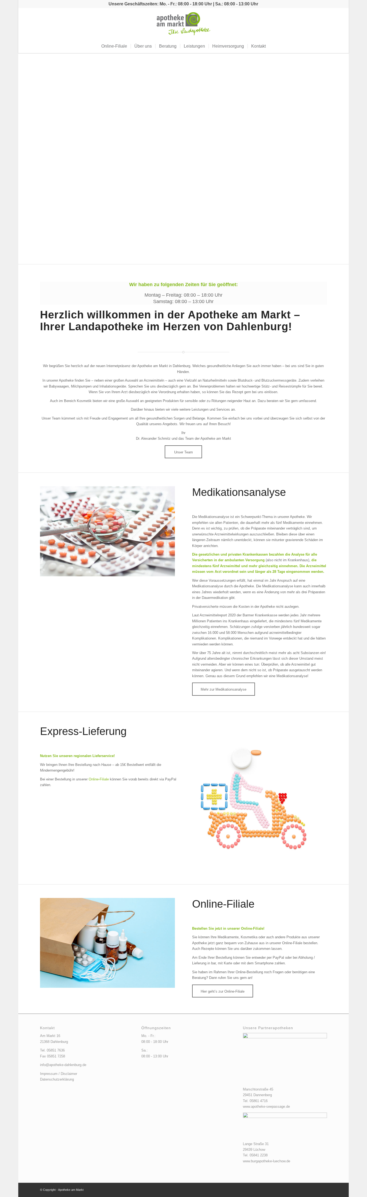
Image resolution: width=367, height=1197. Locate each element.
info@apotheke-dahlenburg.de (63, 1065)
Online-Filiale (99, 779)
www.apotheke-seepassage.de (266, 1106)
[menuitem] (114, 46)
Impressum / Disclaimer (58, 1074)
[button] (32, 159)
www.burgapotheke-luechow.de (266, 1161)
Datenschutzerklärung (57, 1079)
